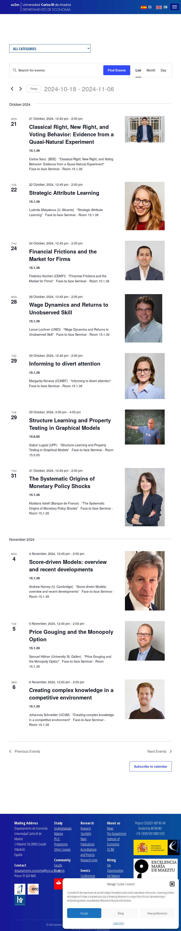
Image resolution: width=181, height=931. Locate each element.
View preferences (157, 913)
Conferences (88, 875)
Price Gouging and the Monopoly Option (71, 635)
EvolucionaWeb (102, 929)
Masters (58, 833)
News (110, 828)
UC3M (110, 849)
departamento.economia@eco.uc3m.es (37, 870)
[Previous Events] (12, 88)
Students (59, 870)
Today (33, 88)
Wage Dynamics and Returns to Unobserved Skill (68, 308)
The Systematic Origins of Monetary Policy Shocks (62, 482)
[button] (172, 884)
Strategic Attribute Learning (64, 192)
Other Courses (62, 849)
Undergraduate (63, 828)
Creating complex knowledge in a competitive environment (71, 693)
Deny (121, 913)
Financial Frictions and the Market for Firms (63, 255)
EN (165, 7)
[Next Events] (20, 88)
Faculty (58, 865)
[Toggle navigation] (175, 6)
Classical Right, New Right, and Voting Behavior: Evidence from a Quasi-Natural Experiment (71, 134)
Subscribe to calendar (150, 766)
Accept (84, 913)
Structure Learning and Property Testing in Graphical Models (70, 423)
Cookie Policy (118, 923)
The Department (116, 833)
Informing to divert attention (64, 363)
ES (149, 7)
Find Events (117, 70)
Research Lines (89, 860)
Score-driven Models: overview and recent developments (68, 565)
